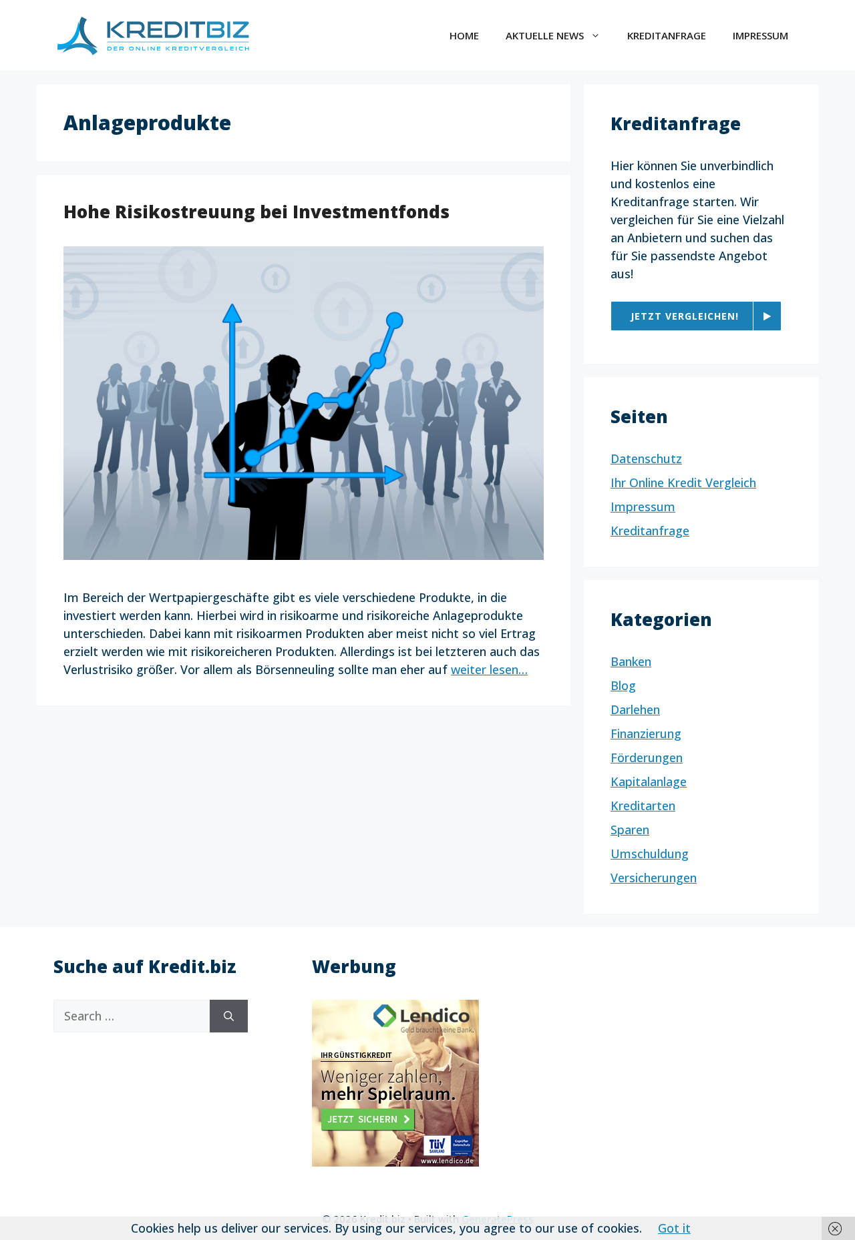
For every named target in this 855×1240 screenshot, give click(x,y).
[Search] (229, 1016)
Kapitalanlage (649, 781)
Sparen (630, 830)
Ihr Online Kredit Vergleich (683, 483)
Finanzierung (646, 733)
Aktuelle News (545, 35)
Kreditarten (643, 806)
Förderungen (647, 757)
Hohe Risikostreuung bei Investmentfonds (256, 212)
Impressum (760, 35)
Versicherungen (654, 878)
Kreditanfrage (666, 35)
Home (464, 35)
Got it (674, 1228)
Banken (631, 661)
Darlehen (635, 709)
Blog (623, 685)
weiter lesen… (489, 669)
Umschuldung (650, 854)
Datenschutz (646, 458)
